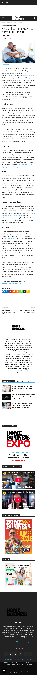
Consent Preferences (10, 666)
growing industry (28, 75)
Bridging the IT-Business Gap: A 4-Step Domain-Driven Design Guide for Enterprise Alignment (23, 406)
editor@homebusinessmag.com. (15, 353)
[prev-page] (3, 412)
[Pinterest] (10, 291)
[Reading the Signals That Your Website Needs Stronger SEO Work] (6, 388)
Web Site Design (18, 22)
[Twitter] (25, 654)
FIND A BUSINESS (19, 2)
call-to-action (12, 239)
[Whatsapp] (21, 291)
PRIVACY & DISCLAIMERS (9, 664)
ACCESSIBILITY (29, 664)
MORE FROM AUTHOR (22, 381)
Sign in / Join (5, 2)
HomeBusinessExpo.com (18, 452)
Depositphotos (5, 64)
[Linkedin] (7, 291)
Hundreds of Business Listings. (12, 283)
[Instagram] (11, 654)
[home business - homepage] (18, 615)
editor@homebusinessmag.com (22, 642)
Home (3, 22)
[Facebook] (3, 291)
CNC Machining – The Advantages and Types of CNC (9, 312)
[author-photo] (18, 334)
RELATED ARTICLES (8, 381)
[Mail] (18, 373)
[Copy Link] (28, 291)
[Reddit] (14, 291)
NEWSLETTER (33, 2)
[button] (3, 18)
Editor (4, 38)
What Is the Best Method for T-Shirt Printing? (27, 311)
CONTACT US (20, 666)
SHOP (12, 662)
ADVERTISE (26, 2)
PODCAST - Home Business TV (12, 467)
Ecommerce (10, 22)
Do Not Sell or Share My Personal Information (18, 659)
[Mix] (17, 291)
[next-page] (6, 412)
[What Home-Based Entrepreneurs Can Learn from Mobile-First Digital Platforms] (6, 397)
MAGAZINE (11, 2)
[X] (24, 291)
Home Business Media (21, 673)
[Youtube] (30, 654)
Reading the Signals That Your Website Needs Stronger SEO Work (22, 388)
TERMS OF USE (20, 664)
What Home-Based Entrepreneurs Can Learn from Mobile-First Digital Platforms (23, 397)
